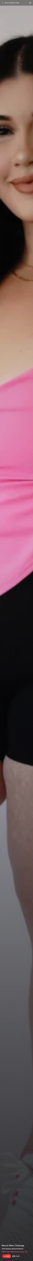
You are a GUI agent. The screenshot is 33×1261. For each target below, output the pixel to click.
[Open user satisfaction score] (26, 1252)
